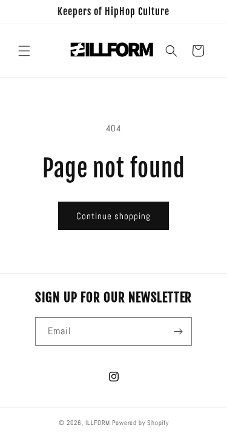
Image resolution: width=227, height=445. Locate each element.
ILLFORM (97, 422)
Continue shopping (113, 216)
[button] (24, 51)
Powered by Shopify (140, 422)
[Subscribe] (178, 331)
